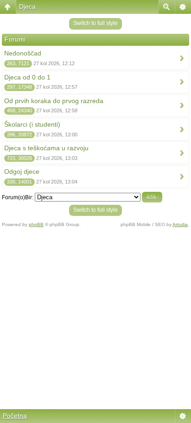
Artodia (180, 224)
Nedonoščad (22, 53)
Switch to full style (95, 23)
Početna (15, 415)
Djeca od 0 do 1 (27, 77)
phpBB (36, 224)
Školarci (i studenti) (32, 124)
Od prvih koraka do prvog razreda (53, 100)
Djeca (27, 6)
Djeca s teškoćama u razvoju (46, 148)
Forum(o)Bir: (17, 197)
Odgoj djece (21, 171)
